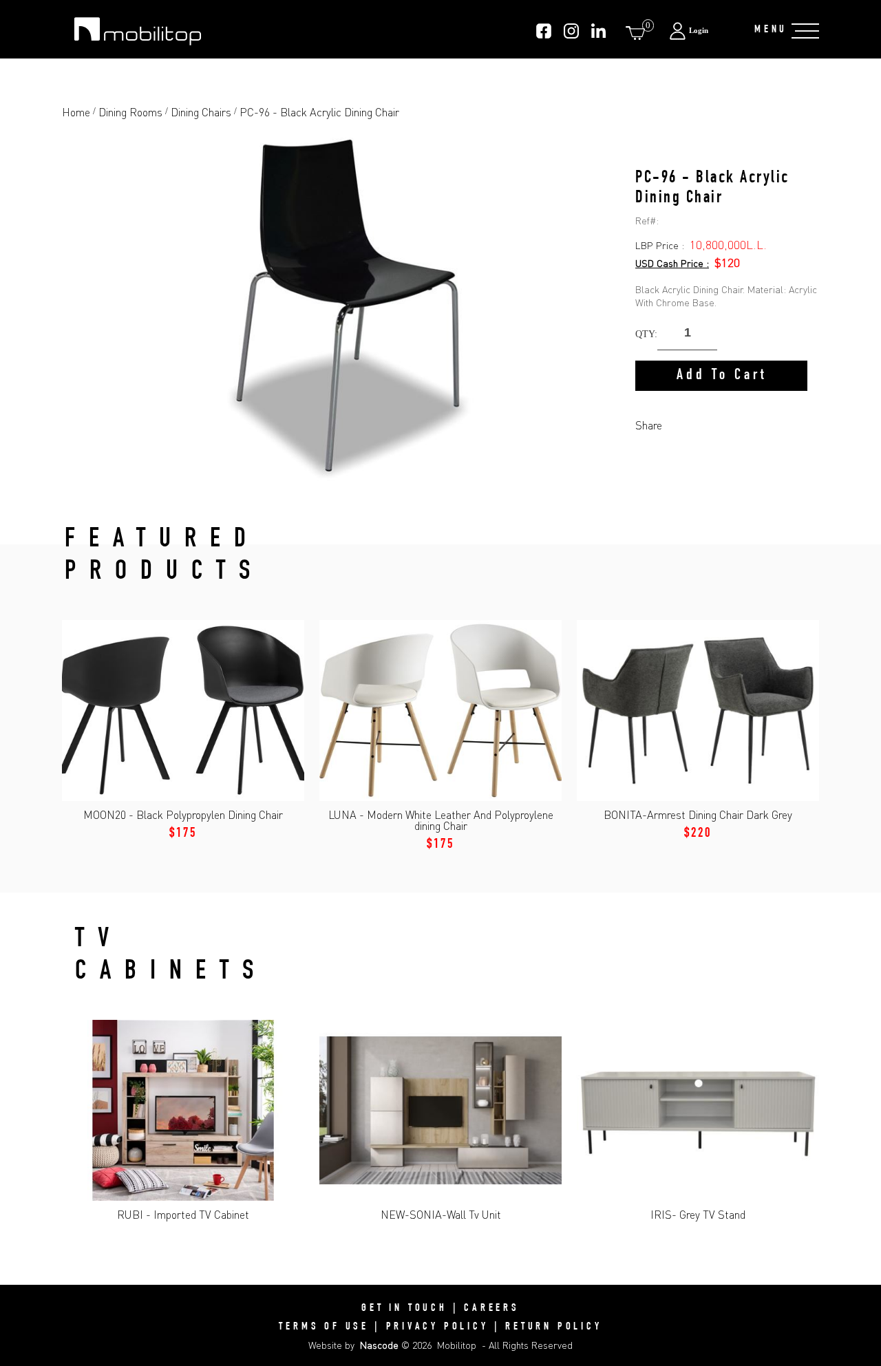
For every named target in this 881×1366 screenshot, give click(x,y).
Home (76, 112)
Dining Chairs (201, 112)
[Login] (704, 30)
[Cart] (638, 32)
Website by (353, 1345)
